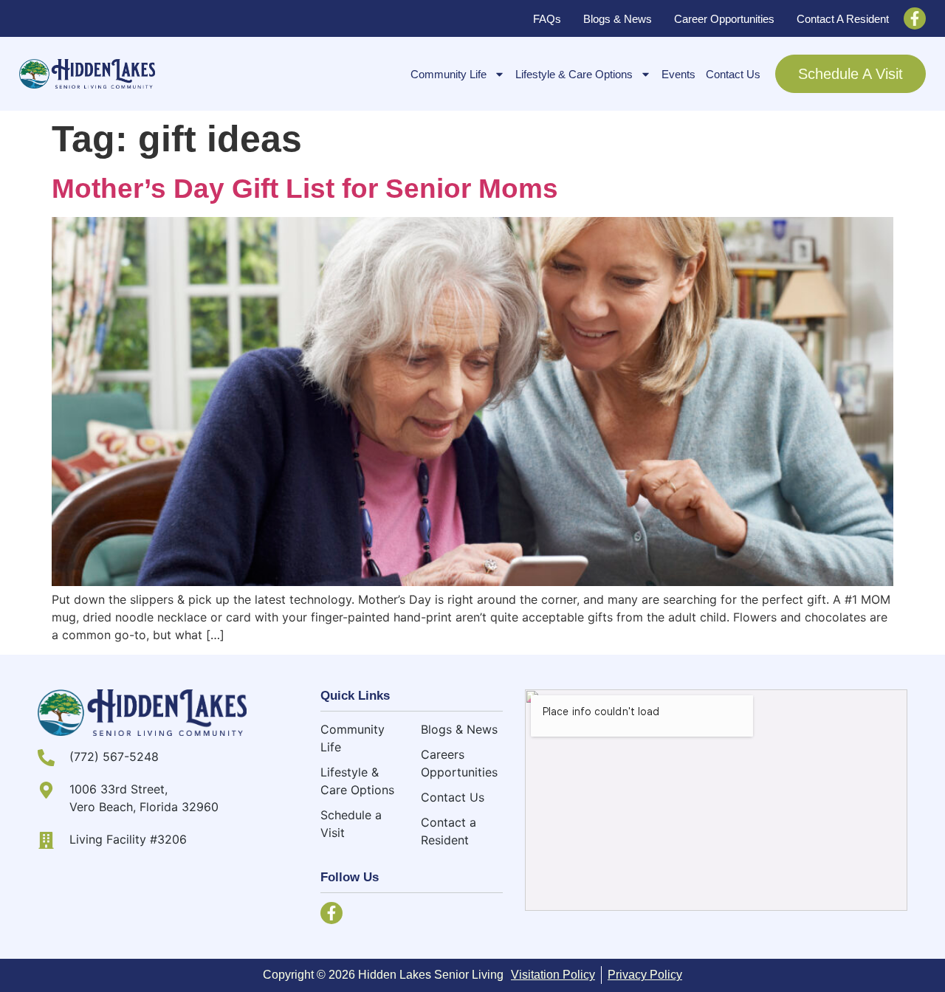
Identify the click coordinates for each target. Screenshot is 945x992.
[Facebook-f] (915, 18)
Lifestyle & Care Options (574, 74)
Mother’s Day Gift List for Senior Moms (305, 188)
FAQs (547, 19)
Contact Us (733, 74)
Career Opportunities (724, 19)
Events (678, 74)
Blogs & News (617, 19)
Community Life (448, 74)
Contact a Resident (843, 19)
